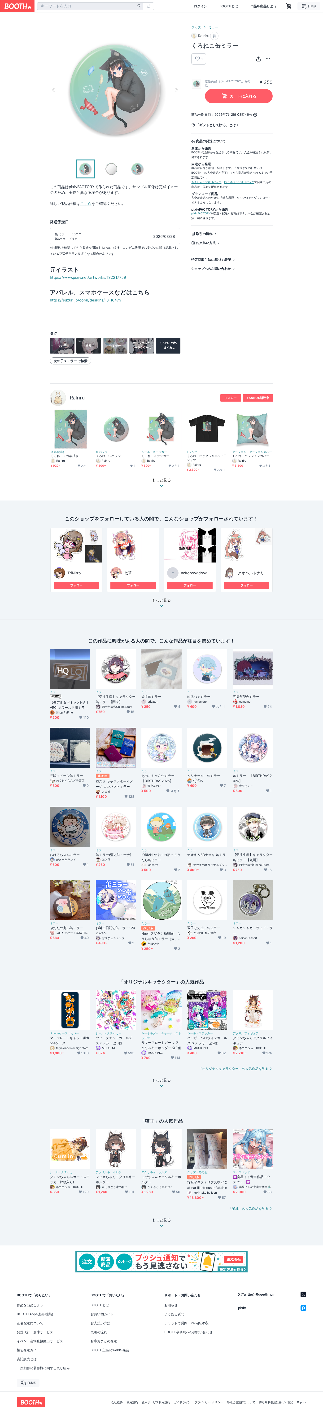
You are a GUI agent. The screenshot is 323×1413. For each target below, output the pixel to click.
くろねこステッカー (155, 456)
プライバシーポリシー (209, 1402)
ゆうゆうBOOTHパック (239, 182)
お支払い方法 (206, 243)
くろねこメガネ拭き (65, 456)
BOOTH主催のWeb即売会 (110, 1350)
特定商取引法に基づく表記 (211, 259)
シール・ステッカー (154, 452)
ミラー (213, 27)
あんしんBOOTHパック (206, 182)
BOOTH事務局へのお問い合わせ (188, 1332)
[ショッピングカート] (289, 6)
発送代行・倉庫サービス (35, 1332)
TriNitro (74, 573)
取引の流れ (204, 234)
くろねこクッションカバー (250, 456)
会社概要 (117, 1402)
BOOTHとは (228, 6)
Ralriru (77, 398)
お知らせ (171, 1305)
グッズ (196, 27)
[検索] (138, 6)
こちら (86, 203)
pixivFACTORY (201, 213)
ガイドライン (182, 1402)
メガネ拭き (58, 452)
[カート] (214, 36)
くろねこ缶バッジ (108, 456)
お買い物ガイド (102, 1314)
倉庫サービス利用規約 (156, 1402)
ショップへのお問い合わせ (211, 268)
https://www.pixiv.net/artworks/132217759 (88, 277)
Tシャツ (192, 452)
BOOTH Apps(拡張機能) (35, 1314)
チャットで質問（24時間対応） (187, 1323)
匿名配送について (30, 1323)
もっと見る (161, 600)
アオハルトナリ (251, 573)
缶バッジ (101, 452)
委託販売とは (27, 1359)
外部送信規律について (241, 1402)
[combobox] (90, 6)
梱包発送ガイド (28, 1350)
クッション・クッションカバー (252, 452)
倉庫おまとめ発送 (104, 1341)
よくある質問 (174, 1314)
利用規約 (132, 1402)
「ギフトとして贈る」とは (216, 125)
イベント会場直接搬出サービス (40, 1341)
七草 (128, 573)
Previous (53, 89)
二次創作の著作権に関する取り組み (43, 1368)
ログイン (200, 6)
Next (176, 89)
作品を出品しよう (263, 6)
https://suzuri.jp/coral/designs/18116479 (85, 300)
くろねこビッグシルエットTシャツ (206, 458)
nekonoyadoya (194, 573)
